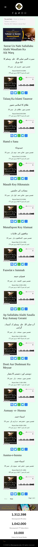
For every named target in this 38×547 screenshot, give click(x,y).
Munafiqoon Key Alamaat (17, 227)
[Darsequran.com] (19, 507)
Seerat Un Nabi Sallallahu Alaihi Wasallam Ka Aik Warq (18, 49)
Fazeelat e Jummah (14, 270)
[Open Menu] (5, 7)
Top (4, 541)
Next (11, 499)
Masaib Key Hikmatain (16, 184)
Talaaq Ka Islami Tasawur (17, 98)
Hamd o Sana (10, 141)
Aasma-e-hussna (12, 455)
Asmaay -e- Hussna (14, 410)
